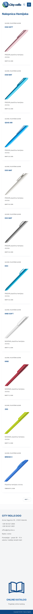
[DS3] (16, 280)
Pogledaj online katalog (16, 604)
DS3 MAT (8, 218)
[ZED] (16, 423)
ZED (6, 409)
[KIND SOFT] (16, 327)
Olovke (7, 23)
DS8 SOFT (9, 27)
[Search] (24, 4)
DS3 (6, 266)
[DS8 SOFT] (16, 41)
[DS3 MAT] (16, 232)
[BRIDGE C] (16, 471)
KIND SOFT (9, 314)
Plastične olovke (15, 23)
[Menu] (29, 5)
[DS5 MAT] (16, 184)
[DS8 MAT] (16, 88)
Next (26, 499)
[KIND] (16, 375)
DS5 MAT (8, 170)
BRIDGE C (9, 457)
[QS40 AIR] (16, 136)
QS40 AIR (8, 123)
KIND (7, 361)
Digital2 (29, 612)
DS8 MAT (8, 75)
